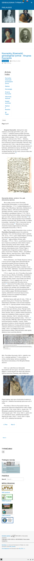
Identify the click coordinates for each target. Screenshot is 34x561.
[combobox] (15, 479)
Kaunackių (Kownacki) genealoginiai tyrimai (7, 80)
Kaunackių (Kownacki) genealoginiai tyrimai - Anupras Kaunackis (16, 55)
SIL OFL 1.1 (22, 548)
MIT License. (12, 546)
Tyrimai (4, 120)
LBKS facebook (6, 515)
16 (14, 223)
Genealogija (7, 89)
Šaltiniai (7, 86)
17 (27, 216)
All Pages (7, 113)
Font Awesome (5, 548)
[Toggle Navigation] (3, 452)
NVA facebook (6, 492)
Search (4, 479)
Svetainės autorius (6, 536)
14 (30, 143)
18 (6, 283)
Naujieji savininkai (7, 102)
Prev (5, 424)
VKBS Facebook (6, 501)
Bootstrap (4, 545)
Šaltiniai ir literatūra (7, 107)
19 (30, 317)
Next (12, 424)
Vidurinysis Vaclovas (7, 97)
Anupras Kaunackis (7, 93)
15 (15, 152)
